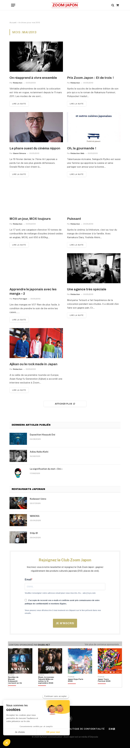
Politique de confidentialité (85, 729)
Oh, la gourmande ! (81, 148)
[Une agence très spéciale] (93, 268)
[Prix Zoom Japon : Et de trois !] (93, 57)
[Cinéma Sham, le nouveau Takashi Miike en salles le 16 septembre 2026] (46, 685)
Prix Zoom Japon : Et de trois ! (90, 77)
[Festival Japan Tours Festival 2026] (106, 685)
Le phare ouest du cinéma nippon (35, 148)
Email (28, 579)
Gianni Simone (19, 153)
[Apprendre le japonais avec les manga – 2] (36, 268)
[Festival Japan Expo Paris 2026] (76, 685)
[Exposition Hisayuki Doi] (18, 439)
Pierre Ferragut (20, 299)
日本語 (112, 729)
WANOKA (34, 516)
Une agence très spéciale (86, 289)
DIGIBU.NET (44, 645)
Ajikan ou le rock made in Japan (33, 364)
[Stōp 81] (18, 537)
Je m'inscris (65, 623)
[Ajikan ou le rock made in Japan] (36, 343)
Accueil (13, 22)
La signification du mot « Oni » (46, 469)
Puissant (74, 218)
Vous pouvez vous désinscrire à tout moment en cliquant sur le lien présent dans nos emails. (63, 611)
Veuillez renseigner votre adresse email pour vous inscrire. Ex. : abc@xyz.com (60, 593)
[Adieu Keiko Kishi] (18, 456)
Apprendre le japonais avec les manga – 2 (33, 291)
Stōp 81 (34, 533)
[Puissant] (93, 198)
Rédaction (17, 83)
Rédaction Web (77, 153)
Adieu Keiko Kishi (39, 452)
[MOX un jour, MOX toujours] (36, 198)
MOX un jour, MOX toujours (30, 218)
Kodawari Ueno (38, 499)
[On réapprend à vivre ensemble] (36, 57)
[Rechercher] (113, 5)
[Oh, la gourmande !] (93, 127)
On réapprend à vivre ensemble (33, 77)
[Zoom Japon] (65, 5)
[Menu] (13, 5)
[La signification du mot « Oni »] (18, 473)
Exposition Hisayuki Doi (42, 434)
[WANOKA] (18, 520)
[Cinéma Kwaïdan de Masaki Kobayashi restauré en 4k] (16, 685)
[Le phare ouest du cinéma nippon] (36, 127)
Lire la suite (19, 104)
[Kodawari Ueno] (18, 503)
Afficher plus (63, 404)
